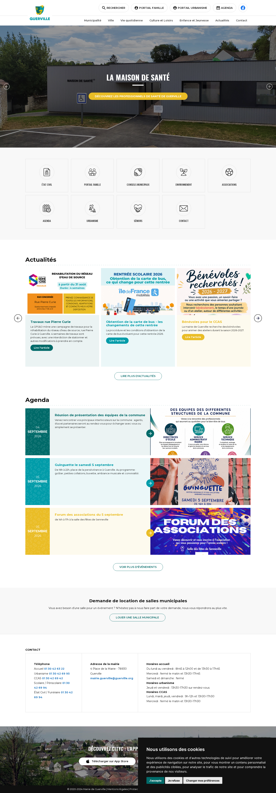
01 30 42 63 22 (54, 668)
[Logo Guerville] (40, 13)
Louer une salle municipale (137, 617)
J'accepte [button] (155, 780)
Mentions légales (117, 789)
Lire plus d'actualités (138, 376)
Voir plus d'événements (138, 567)
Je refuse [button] (174, 780)
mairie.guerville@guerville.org (111, 678)
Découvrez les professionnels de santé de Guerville (138, 96)
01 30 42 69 (57, 673)
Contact (241, 20)
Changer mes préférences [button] (202, 780)
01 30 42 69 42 (52, 678)
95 (68, 673)
